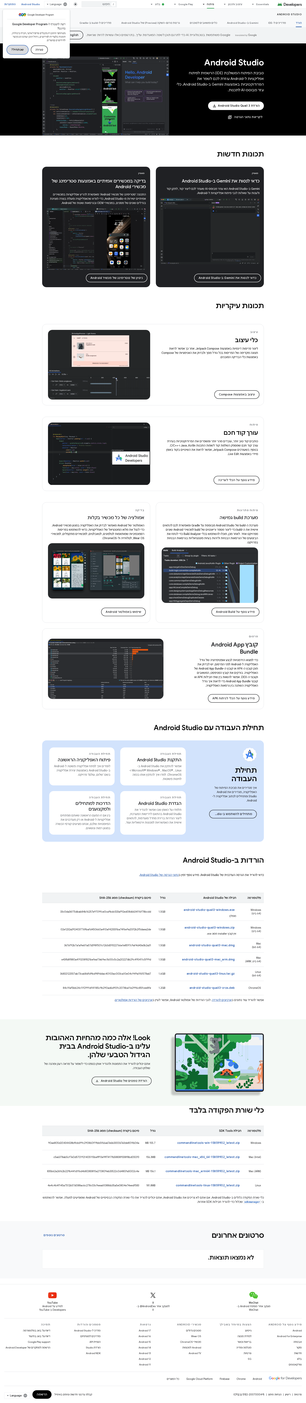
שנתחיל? (17, 50)
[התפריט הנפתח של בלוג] (150, 4)
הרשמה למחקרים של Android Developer (27, 1347)
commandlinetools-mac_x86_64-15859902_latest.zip (202, 1157)
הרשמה (42, 1394)
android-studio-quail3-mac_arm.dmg (208, 959)
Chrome (241, 1378)
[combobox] (99, 4)
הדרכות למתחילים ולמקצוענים (92, 806)
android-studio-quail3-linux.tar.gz (211, 973)
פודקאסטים (295, 1364)
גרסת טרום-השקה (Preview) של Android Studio (150, 22)
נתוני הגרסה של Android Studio (159, 875)
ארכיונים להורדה (222, 1000)
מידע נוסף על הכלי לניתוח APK (233, 698)
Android (297, 1330)
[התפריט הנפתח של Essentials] (251, 4)
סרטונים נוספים (54, 1235)
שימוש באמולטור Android (123, 612)
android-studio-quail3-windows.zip (210, 927)
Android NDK (93, 1353)
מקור (299, 1347)
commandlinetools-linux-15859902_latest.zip (208, 1185)
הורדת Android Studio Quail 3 (239, 106)
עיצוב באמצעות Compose (237, 394)
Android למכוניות (191, 1347)
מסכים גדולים (193, 1330)
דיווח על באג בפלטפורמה (36, 1330)
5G (249, 1358)
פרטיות (247, 1353)
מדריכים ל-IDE (277, 22)
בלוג (157, 4)
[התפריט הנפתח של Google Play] (173, 4)
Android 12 (145, 1358)
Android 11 (145, 1364)
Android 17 (145, 1330)
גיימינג (248, 1330)
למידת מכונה (244, 1336)
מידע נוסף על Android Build (235, 612)
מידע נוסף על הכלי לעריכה (236, 480)
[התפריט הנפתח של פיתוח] (202, 4)
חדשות (298, 1353)
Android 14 (144, 1347)
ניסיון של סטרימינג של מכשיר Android (116, 278)
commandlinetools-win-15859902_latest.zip (208, 1143)
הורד (299, 22)
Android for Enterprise (289, 1336)
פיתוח (210, 4)
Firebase (225, 1378)
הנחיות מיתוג (275, 1394)
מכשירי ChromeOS (190, 1341)
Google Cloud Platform (199, 1378)
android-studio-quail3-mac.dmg (212, 945)
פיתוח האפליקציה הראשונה (84, 760)
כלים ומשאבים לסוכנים (203, 22)
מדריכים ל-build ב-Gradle (95, 22)
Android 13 (145, 1353)
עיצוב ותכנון (235, 4)
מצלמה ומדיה (243, 1347)
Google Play (185, 4)
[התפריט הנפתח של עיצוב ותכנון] (223, 4)
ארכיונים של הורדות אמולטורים (133, 1000)
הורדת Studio (93, 1347)
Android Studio (30, 4)
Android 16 (144, 1336)
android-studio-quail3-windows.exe (209, 910)
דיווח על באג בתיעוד (39, 1336)
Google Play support (39, 1341)
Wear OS (196, 1336)
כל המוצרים (173, 1378)
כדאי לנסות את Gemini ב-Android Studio (228, 278)
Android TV (195, 1353)
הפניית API (95, 1341)
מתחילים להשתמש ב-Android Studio (230, 814)
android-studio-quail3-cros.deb (212, 988)
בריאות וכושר (244, 1341)
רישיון (288, 1394)
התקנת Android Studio (159, 760)
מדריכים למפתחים (90, 1336)
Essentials (262, 4)
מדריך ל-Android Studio (87, 1330)
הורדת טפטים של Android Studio (121, 1081)
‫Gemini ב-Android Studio (242, 22)
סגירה (39, 50)
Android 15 (145, 1341)
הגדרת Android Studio (160, 803)
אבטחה (297, 1341)
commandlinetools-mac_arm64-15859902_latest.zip (203, 1171)
